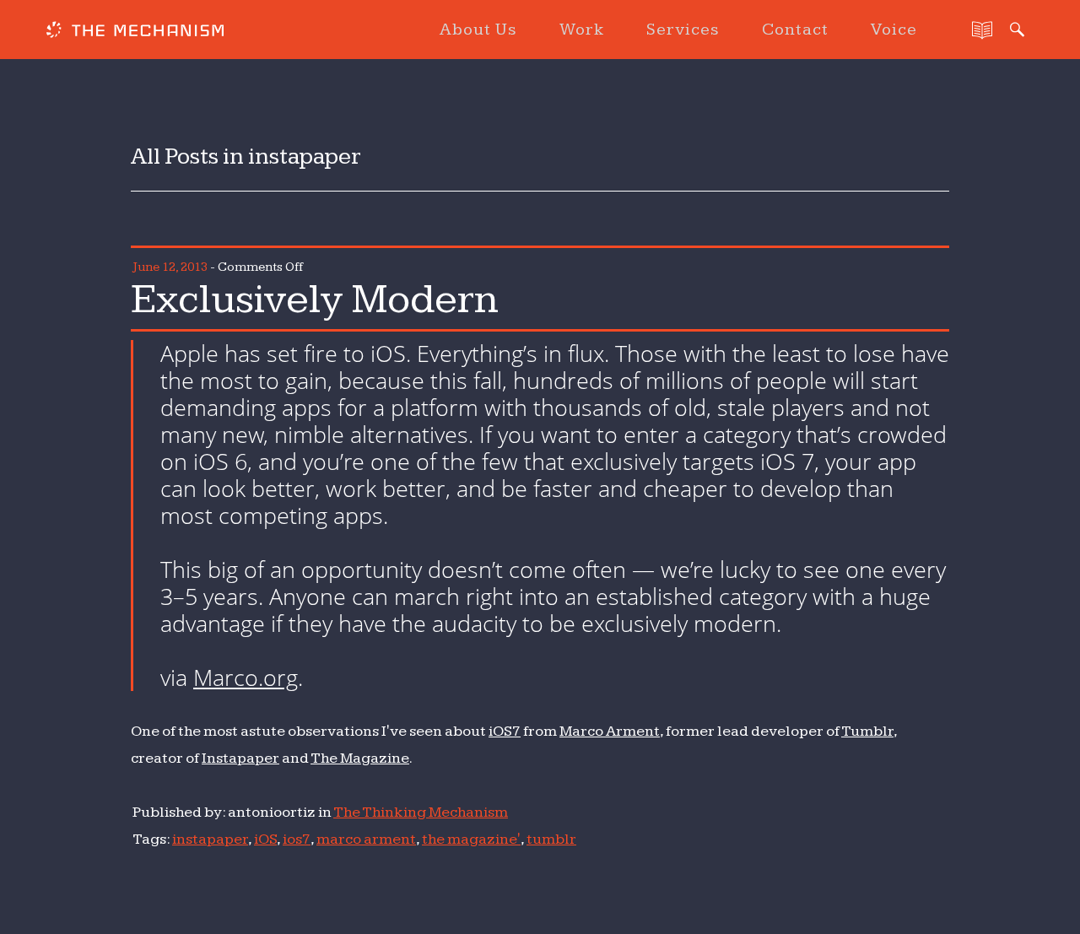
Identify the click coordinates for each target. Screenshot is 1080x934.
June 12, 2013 (170, 267)
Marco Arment (609, 731)
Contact (795, 29)
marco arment (366, 839)
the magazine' (471, 839)
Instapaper (240, 758)
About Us (478, 29)
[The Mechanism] (135, 32)
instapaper (210, 839)
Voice (894, 29)
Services (683, 29)
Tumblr (867, 731)
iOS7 (505, 731)
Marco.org (245, 677)
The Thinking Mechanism (420, 812)
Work (581, 29)
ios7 (296, 839)
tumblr (551, 839)
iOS (265, 839)
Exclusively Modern (315, 299)
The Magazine (359, 758)
